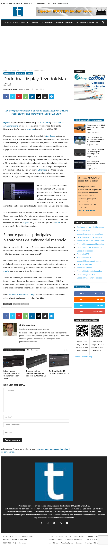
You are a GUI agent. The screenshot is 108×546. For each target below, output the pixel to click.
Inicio (5, 71)
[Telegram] (51, 96)
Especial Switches (84, 268)
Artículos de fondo (64, 23)
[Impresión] (45, 96)
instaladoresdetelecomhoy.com (60, 515)
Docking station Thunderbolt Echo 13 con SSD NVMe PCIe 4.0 (36, 373)
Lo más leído (47, 23)
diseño (6, 271)
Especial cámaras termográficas (90, 234)
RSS (49, 3)
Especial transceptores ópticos (89, 278)
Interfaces (20, 73)
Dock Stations (14, 71)
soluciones (56, 122)
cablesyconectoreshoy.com (37, 509)
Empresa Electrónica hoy (37, 512)
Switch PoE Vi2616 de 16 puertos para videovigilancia (95, 151)
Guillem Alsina (11, 89)
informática (45, 122)
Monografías (92, 536)
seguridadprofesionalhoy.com (46, 518)
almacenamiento (10, 126)
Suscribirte (98, 311)
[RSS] (54, 523)
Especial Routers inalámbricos (89, 261)
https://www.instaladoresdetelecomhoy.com (34, 329)
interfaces (50, 136)
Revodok (25, 304)
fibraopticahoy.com (79, 512)
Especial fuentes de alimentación (90, 241)
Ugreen (29, 73)
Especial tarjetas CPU (86, 274)
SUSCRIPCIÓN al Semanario (87, 23)
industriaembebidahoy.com (37, 515)
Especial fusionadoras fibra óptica (90, 244)
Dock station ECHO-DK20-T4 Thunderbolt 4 (59, 372)
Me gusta (99, 294)
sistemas (31, 129)
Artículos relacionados (14, 350)
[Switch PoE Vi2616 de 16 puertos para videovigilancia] (80, 152)
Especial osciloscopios (86, 251)
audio (57, 223)
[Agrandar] (30, 186)
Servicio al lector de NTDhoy (21, 294)
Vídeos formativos (55, 539)
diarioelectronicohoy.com (16, 512)
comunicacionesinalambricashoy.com (64, 509)
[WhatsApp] (25, 96)
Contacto (35, 23)
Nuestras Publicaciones (10, 3)
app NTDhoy (53, 543)
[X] (12, 96)
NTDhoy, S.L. (84, 506)
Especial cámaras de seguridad (89, 237)
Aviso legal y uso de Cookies (71, 543)
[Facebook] (6, 96)
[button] (103, 23)
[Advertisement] (54, 46)
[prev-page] (64, 349)
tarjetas (26, 223)
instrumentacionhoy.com (84, 515)
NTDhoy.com (99, 515)
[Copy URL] (58, 96)
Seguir (100, 299)
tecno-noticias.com (66, 518)
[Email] (38, 96)
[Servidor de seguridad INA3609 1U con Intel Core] (80, 128)
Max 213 (16, 304)
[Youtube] (67, 523)
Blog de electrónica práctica (59, 512)
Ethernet (42, 170)
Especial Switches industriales (89, 271)
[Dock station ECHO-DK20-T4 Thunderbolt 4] (59, 361)
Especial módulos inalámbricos (89, 247)
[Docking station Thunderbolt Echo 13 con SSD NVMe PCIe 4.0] (36, 361)
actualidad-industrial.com (15, 509)
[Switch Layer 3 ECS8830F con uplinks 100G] (80, 164)
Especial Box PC (84, 231)
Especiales (28, 3)
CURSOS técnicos (91, 539)
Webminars (41, 3)
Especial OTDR (83, 254)
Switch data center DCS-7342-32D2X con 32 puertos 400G (95, 139)
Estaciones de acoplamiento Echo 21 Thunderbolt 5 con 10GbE (12, 374)
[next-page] (68, 349)
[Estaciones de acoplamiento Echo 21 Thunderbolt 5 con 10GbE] (13, 361)
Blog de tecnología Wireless (91, 509)
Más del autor (32, 350)
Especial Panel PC (84, 258)
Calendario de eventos (74, 539)
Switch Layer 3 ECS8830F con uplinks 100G (96, 163)
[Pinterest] (19, 96)
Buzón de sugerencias (59, 536)
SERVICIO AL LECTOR (77, 536)
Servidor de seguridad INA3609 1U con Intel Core (96, 127)
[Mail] (48, 523)
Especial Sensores (84, 264)
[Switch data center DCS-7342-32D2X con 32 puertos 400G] (80, 140)
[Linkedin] (32, 96)
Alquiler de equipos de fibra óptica (90, 227)
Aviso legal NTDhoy (60, 3)
